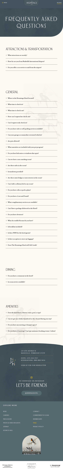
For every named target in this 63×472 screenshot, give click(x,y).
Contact (36, 411)
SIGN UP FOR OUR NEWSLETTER (33, 365)
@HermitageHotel (31, 393)
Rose (5, 411)
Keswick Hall (8, 430)
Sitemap (6, 426)
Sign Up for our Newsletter (31, 452)
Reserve (59, 2)
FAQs (35, 423)
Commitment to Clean (41, 415)
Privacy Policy (38, 426)
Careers (6, 415)
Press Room (7, 419)
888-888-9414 (39, 360)
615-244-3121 (32, 358)
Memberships (37, 419)
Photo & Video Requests (11, 423)
